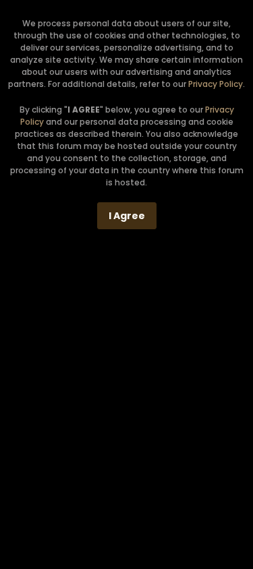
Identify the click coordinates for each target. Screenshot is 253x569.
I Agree (127, 215)
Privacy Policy (215, 84)
